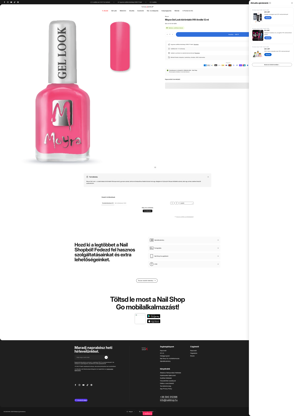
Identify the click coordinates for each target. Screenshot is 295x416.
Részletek (196, 44)
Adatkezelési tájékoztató (168, 375)
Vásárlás (268, 17)
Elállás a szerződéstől (167, 383)
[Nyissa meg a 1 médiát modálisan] (81, 92)
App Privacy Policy (166, 389)
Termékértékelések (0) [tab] (108, 203)
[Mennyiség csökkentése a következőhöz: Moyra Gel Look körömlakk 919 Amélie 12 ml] (167, 34)
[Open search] (172, 203)
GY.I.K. (162, 353)
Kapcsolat (163, 350)
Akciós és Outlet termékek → (272, 64)
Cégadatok (193, 353)
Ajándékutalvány (165, 361)
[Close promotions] (292, 3)
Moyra (167, 16)
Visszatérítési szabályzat (168, 381)
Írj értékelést (147, 211)
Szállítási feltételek (166, 378)
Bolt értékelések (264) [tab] (120, 203)
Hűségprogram (165, 356)
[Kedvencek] (155, 167)
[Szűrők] (177, 203)
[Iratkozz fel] (106, 357)
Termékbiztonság (165, 386)
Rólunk (192, 356)
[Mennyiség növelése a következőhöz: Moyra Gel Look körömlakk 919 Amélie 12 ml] (173, 34)
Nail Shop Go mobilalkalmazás (169, 358)
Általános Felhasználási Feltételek (170, 373)
